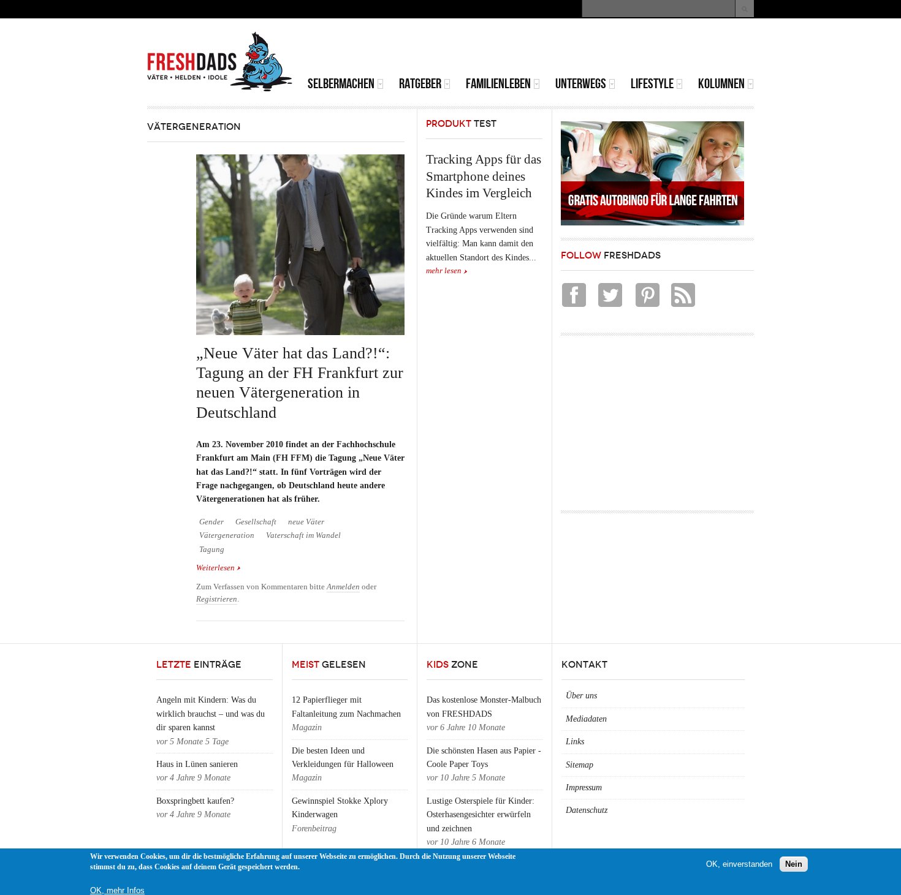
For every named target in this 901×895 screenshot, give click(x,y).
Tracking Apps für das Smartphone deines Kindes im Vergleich (483, 176)
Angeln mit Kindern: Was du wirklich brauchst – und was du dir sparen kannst (210, 713)
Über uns (581, 695)
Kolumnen (721, 84)
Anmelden (343, 587)
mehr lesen (444, 270)
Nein (793, 864)
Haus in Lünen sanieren (197, 764)
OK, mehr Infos (117, 890)
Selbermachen (341, 84)
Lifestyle (652, 84)
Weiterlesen (218, 569)
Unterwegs (580, 84)
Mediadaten (586, 718)
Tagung (211, 549)
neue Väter (306, 522)
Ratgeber (420, 84)
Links (575, 741)
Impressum (584, 787)
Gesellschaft (255, 522)
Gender (211, 522)
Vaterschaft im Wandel (303, 535)
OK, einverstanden (739, 864)
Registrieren (216, 599)
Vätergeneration (226, 535)
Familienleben (498, 84)
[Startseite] (220, 62)
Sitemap (579, 764)
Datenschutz (586, 810)
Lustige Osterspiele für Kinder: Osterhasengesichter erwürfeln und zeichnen (480, 814)
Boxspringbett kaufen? (195, 801)
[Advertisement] (610, 49)
